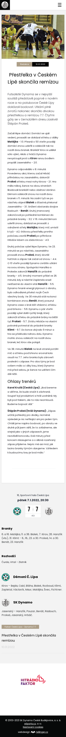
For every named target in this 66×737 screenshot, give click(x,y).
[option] (33, 681)
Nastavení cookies (33, 727)
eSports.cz (30, 723)
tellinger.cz (42, 732)
